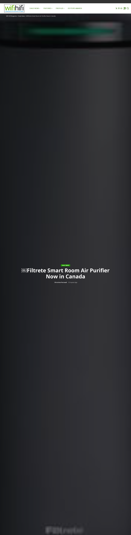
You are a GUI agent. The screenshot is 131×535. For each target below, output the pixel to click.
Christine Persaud (60, 282)
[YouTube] (121, 8)
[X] (116, 8)
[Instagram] (119, 8)
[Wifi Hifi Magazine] (14, 8)
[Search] (127, 8)
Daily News (65, 265)
